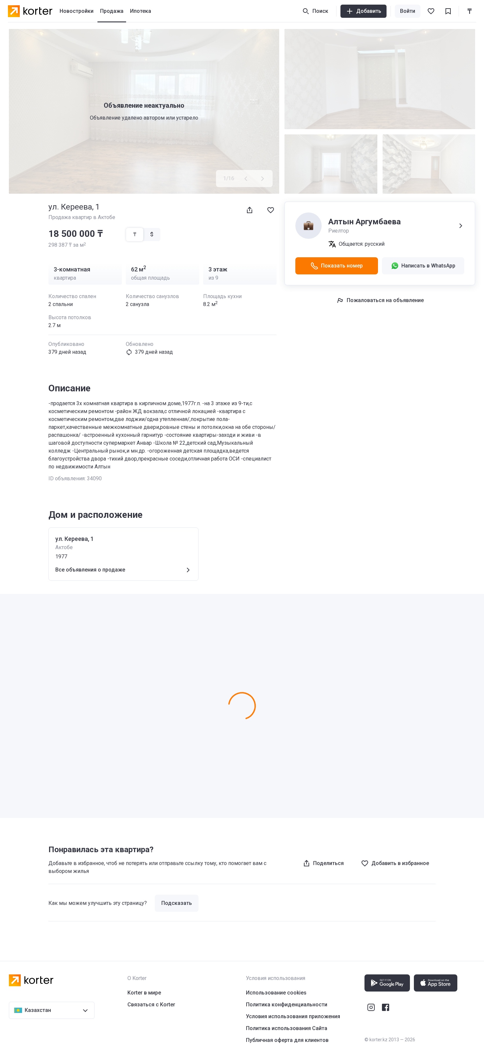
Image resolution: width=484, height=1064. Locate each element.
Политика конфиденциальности (286, 1004)
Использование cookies (276, 993)
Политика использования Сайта (286, 1028)
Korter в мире (144, 993)
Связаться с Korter (151, 1004)
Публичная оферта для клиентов (287, 1040)
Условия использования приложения (293, 1016)
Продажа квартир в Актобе (81, 217)
